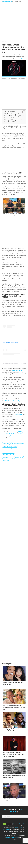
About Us (15, 824)
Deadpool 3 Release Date (18, 443)
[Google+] (24, 809)
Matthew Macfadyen (8, 454)
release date (19, 414)
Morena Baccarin (7, 457)
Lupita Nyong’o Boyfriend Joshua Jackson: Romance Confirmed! (14, 730)
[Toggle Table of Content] (23, 111)
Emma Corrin (6, 449)
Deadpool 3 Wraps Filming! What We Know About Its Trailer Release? (14, 117)
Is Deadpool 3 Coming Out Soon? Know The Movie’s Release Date (13, 121)
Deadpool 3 (6, 443)
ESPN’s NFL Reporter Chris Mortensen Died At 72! (13, 800)
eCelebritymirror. (12, 438)
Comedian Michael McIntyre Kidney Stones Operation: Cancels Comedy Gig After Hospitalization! (13, 754)
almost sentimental (17, 370)
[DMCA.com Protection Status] (8, 824)
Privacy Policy (6, 830)
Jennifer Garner (7, 451)
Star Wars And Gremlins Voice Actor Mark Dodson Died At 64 (14, 776)
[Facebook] (22, 809)
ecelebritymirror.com (12, 837)
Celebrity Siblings (19, 434)
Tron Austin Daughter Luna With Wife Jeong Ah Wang (13, 683)
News (7, 55)
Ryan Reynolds (19, 457)
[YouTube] (15, 812)
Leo (23, 58)
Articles (15, 432)
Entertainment (5, 436)
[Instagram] (11, 812)
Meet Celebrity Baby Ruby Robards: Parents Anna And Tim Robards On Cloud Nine (14, 707)
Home (3, 55)
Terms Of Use (18, 828)
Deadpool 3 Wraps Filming (9, 446)
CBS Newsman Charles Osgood (13, 401)
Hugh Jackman (16, 449)
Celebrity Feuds (10, 434)
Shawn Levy (6, 460)
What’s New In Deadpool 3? (11, 114)
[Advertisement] (14, 21)
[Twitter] (13, 812)
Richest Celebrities (15, 436)
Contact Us (22, 824)
